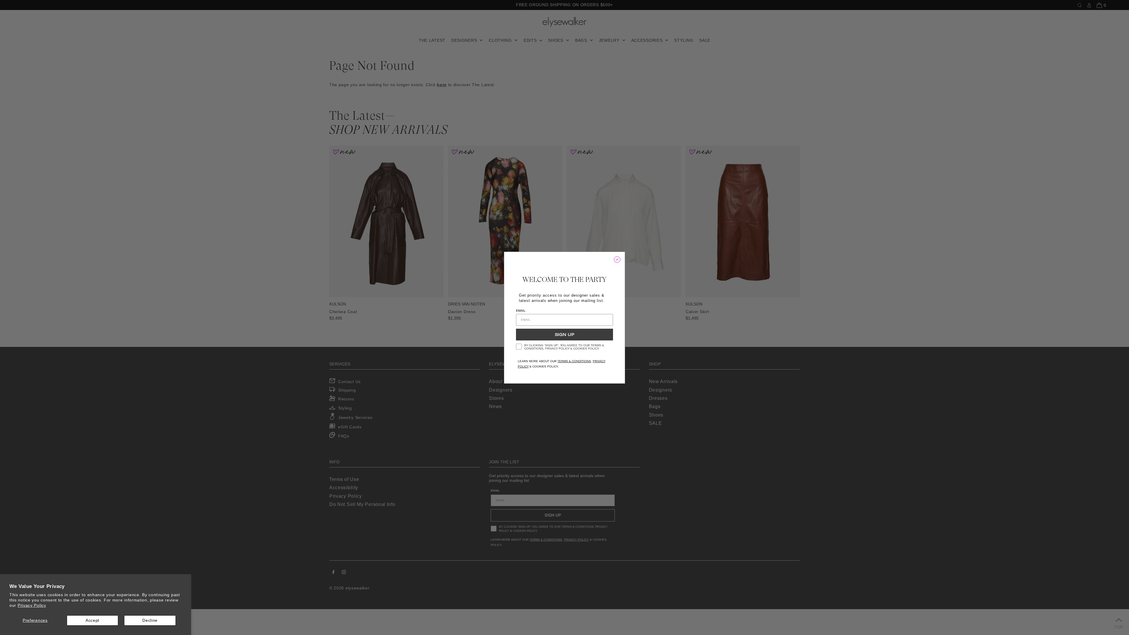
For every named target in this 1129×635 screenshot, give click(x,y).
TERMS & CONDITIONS (574, 361)
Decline (150, 620)
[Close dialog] (617, 259)
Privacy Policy (32, 605)
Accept (92, 620)
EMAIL (520, 310)
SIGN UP (564, 334)
